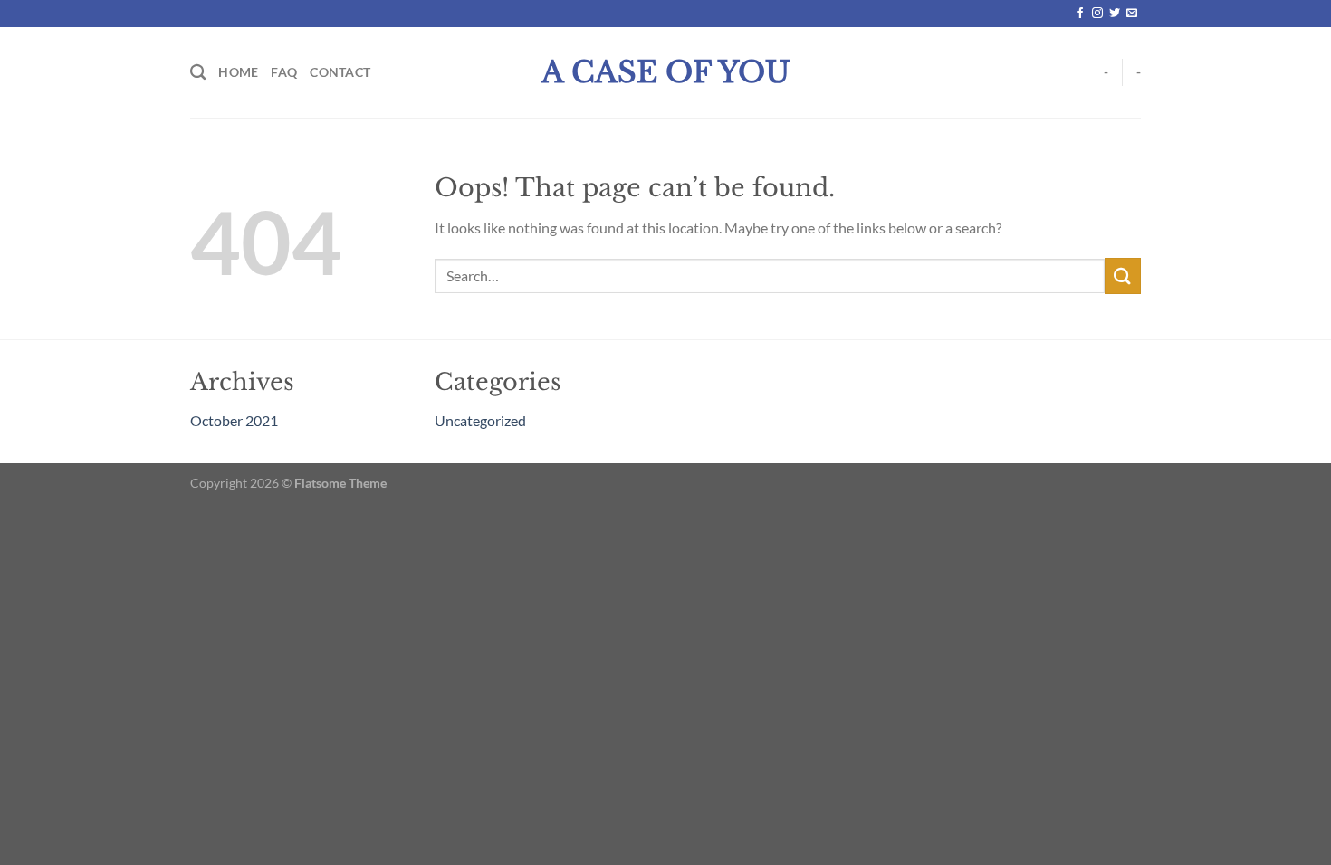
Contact (340, 72)
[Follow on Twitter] (1114, 13)
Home (238, 72)
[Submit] (1123, 275)
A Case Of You (665, 72)
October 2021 (234, 420)
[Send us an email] (1131, 13)
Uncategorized (480, 420)
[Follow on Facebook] (1080, 13)
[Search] (198, 72)
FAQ (284, 72)
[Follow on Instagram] (1097, 13)
